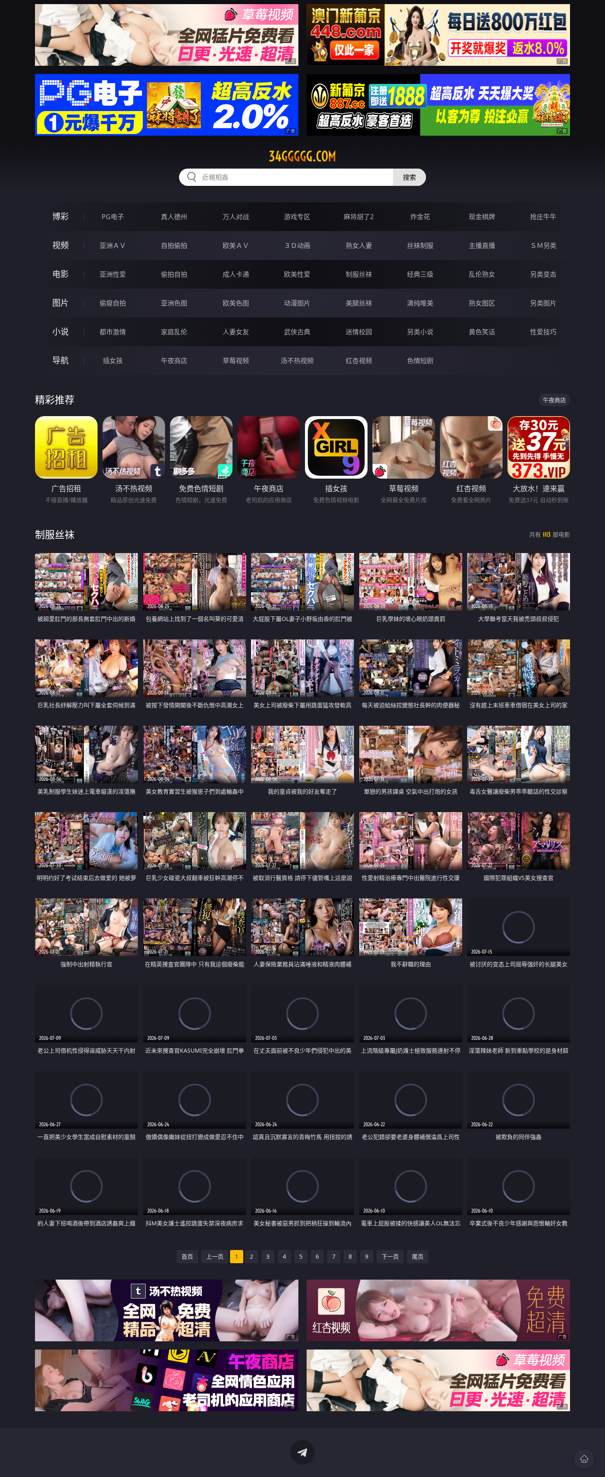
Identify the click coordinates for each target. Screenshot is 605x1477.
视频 (60, 245)
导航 (60, 360)
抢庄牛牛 (543, 216)
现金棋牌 (482, 216)
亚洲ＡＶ (113, 245)
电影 (60, 274)
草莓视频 (236, 360)
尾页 (418, 1256)
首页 (187, 1256)
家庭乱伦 (174, 331)
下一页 (390, 1256)
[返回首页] (584, 1459)
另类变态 (543, 274)
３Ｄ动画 (297, 245)
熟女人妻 (359, 245)
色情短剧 (420, 360)
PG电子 (113, 216)
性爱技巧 (543, 331)
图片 (60, 302)
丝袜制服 (420, 245)
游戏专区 (297, 216)
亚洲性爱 (113, 274)
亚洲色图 (174, 303)
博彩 (60, 216)
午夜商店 (174, 360)
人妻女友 (236, 331)
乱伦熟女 (482, 274)
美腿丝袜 (359, 303)
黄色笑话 (482, 331)
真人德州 (174, 216)
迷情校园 (359, 331)
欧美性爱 (297, 274)
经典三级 (420, 274)
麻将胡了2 (359, 216)
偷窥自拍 (113, 303)
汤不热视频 (297, 360)
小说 (60, 331)
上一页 (214, 1256)
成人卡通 (236, 274)
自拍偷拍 (174, 245)
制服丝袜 (359, 274)
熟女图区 (482, 303)
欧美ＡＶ (236, 245)
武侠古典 (297, 331)
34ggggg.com (302, 156)
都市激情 (113, 331)
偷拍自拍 (174, 274)
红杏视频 (359, 360)
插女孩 (113, 360)
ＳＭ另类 (543, 245)
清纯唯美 (420, 303)
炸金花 (420, 216)
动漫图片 (297, 303)
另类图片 (543, 303)
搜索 (409, 177)
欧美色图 (236, 303)
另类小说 (420, 331)
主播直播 (482, 245)
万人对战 (236, 216)
